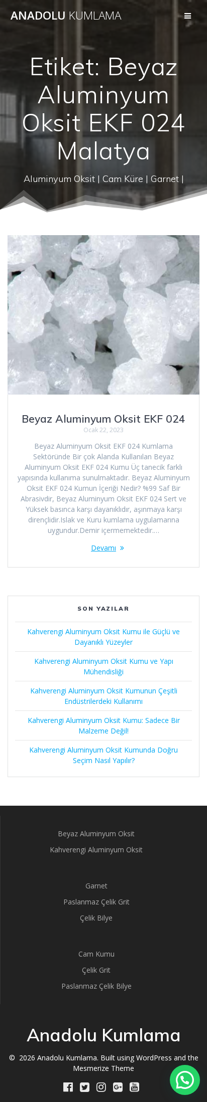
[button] (185, 1080)
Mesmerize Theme (103, 1068)
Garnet (96, 885)
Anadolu (66, 15)
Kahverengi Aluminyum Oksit (96, 849)
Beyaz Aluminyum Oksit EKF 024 (103, 418)
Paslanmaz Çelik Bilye (96, 986)
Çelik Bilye (96, 918)
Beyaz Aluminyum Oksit (96, 833)
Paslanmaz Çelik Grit (96, 901)
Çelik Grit (96, 970)
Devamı (103, 548)
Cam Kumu (96, 954)
